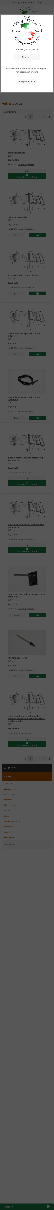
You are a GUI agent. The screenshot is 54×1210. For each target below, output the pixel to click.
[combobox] (27, 57)
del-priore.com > (27, 81)
